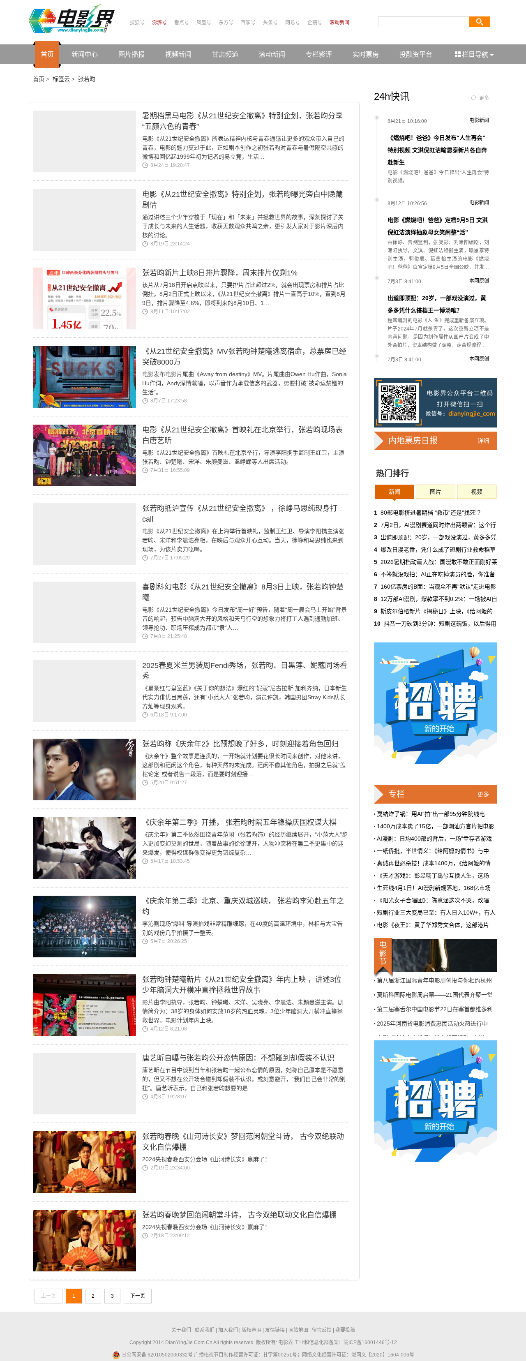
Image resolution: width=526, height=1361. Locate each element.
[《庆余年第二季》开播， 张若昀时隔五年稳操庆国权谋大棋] (87, 848)
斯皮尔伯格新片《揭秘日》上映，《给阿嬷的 (437, 611)
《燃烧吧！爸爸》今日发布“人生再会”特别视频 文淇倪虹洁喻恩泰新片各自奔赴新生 (437, 150)
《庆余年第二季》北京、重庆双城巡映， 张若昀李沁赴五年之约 (243, 906)
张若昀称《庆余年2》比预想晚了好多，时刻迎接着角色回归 (240, 744)
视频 (476, 491)
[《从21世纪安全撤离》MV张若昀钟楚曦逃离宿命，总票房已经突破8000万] (87, 377)
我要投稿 (345, 1330)
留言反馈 (322, 1330)
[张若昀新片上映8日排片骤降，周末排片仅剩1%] (87, 298)
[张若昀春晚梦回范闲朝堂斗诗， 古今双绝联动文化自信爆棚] (87, 1240)
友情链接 (275, 1330)
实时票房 (366, 54)
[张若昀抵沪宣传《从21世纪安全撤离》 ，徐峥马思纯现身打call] (87, 534)
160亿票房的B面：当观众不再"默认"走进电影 (438, 586)
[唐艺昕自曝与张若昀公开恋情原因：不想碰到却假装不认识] (87, 1083)
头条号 (270, 22)
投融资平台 (415, 54)
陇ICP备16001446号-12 (370, 1342)
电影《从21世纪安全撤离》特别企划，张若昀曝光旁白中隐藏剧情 (242, 199)
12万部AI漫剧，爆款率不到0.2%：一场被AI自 (439, 599)
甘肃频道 (225, 54)
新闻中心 (85, 54)
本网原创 (479, 281)
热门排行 (392, 473)
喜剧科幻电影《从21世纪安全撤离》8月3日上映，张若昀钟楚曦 (243, 592)
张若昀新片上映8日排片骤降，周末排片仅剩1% (220, 273)
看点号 (181, 22)
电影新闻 (479, 120)
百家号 (248, 22)
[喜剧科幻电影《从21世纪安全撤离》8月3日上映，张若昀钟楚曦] (87, 612)
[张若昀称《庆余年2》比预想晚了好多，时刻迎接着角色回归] (87, 769)
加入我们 (228, 1330)
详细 (483, 440)
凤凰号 (203, 22)
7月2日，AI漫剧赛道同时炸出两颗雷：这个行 (438, 525)
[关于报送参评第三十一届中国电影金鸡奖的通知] (435, 955)
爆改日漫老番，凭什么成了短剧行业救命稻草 (438, 549)
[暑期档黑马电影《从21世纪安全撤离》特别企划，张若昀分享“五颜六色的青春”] (87, 141)
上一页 (48, 1296)
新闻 (394, 491)
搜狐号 (137, 22)
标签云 (61, 79)
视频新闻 (178, 54)
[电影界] (72, 18)
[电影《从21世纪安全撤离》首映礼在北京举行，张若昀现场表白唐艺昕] (87, 455)
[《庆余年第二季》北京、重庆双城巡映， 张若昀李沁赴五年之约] (87, 926)
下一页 (137, 1296)
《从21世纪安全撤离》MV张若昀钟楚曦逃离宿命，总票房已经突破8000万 (244, 356)
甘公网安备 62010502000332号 (156, 1355)
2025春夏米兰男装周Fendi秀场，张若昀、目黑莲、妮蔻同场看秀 (244, 670)
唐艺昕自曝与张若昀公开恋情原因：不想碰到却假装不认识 (238, 1058)
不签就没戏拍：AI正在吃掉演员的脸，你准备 (438, 574)
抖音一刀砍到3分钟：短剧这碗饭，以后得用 (440, 623)
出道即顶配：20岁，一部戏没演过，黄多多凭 (438, 537)
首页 (47, 54)
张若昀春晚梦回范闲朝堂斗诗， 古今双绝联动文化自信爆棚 (239, 1215)
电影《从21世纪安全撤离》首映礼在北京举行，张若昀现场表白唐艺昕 (242, 435)
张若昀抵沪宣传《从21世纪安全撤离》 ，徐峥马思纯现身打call (239, 513)
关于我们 (181, 1330)
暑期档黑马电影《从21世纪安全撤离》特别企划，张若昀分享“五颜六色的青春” (242, 121)
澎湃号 (159, 22)
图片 (435, 491)
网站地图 (298, 1330)
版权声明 (251, 1330)
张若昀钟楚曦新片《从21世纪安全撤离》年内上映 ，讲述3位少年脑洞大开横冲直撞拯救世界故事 (241, 984)
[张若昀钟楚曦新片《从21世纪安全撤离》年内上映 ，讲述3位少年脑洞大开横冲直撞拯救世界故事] (87, 1005)
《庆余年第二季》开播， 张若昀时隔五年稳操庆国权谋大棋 (239, 822)
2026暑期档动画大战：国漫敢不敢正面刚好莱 (439, 562)
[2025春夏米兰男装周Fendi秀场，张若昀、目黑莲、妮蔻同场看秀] (87, 691)
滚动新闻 (339, 22)
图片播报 (131, 54)
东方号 (226, 22)
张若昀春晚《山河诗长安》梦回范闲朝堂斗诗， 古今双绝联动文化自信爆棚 (243, 1141)
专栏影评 (319, 54)
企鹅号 (314, 22)
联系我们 (205, 1330)
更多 (484, 98)
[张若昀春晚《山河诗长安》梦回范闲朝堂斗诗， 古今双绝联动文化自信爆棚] (87, 1162)
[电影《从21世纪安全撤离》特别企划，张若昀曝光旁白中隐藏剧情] (87, 220)
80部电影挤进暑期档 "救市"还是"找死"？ (432, 512)
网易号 (292, 22)
